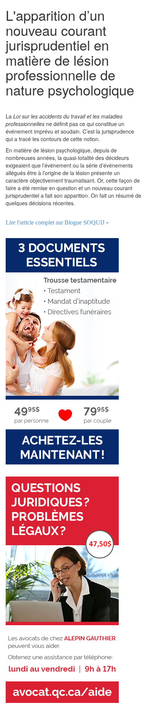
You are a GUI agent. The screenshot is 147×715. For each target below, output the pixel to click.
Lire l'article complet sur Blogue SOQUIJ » (57, 222)
